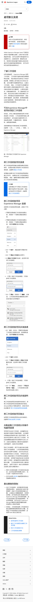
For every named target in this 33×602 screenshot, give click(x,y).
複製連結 (15, 24)
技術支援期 (16, 44)
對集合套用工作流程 (14, 419)
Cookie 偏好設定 (19, 595)
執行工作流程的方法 (17, 528)
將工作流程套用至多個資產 (19, 408)
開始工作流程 (18, 170)
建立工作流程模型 (14, 193)
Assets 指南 (18, 13)
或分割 (15, 476)
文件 (5, 13)
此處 (13, 46)
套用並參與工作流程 (17, 521)
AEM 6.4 (11, 13)
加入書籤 (8, 24)
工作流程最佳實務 (16, 530)
